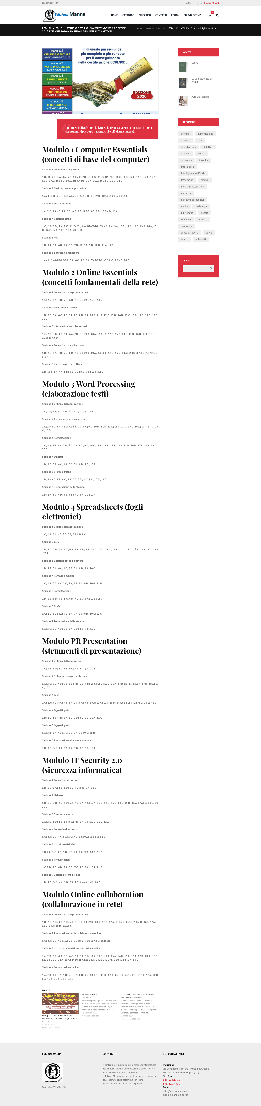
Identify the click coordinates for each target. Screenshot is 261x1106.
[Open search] (217, 15)
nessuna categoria (155, 28)
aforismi (185, 133)
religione (186, 219)
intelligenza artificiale (193, 173)
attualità (185, 140)
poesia (204, 212)
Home (138, 28)
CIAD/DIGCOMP (188, 147)
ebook (201, 153)
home (114, 15)
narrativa (186, 193)
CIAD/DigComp (192, 15)
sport (209, 232)
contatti (161, 15)
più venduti (187, 212)
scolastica (186, 226)
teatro (184, 239)
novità (184, 206)
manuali (205, 180)
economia (186, 160)
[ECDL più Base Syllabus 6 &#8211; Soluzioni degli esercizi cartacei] (140, 1006)
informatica (187, 166)
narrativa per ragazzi (192, 199)
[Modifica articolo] (101, 1005)
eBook (175, 15)
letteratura (187, 180)
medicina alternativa (192, 186)
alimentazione (205, 133)
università (201, 239)
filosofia (203, 160)
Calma (195, 62)
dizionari (185, 153)
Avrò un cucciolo (200, 96)
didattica (208, 147)
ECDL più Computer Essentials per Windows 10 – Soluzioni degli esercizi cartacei (59, 1018)
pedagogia (201, 206)
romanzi (202, 219)
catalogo (128, 15)
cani (200, 140)
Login (188, 2)
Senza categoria (189, 232)
